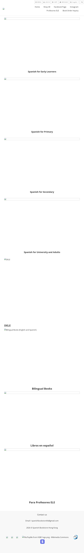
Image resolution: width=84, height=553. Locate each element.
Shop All (47, 7)
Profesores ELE (53, 10)
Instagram (74, 7)
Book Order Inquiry (70, 10)
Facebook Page (60, 7)
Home (37, 7)
